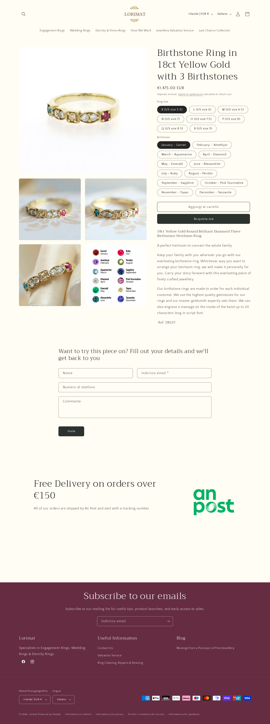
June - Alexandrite (207, 164)
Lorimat (33, 714)
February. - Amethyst (212, 145)
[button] (23, 14)
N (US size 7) (171, 119)
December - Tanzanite (216, 192)
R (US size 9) (203, 128)
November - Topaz (175, 192)
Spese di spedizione (190, 94)
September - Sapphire (178, 183)
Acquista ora (203, 219)
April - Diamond (215, 154)
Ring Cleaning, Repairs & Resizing (120, 663)
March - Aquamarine (177, 154)
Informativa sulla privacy (110, 714)
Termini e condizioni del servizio (146, 714)
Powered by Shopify (49, 714)
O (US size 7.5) (201, 119)
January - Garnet (174, 145)
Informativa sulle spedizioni (184, 714)
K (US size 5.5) (172, 109)
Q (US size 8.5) (172, 128)
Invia (71, 431)
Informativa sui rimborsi (78, 714)
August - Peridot (201, 173)
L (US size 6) (202, 109)
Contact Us (105, 648)
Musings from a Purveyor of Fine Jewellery (206, 648)
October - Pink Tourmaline (224, 183)
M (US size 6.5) (233, 109)
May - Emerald (172, 164)
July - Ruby (170, 173)
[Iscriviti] (168, 621)
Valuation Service (110, 655)
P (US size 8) (231, 119)
